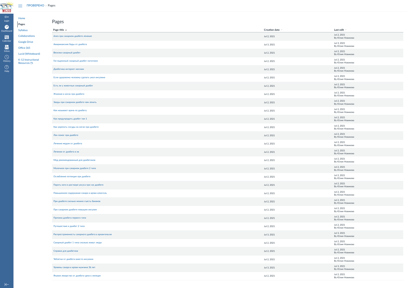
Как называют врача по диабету (70, 110)
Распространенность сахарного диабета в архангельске (82, 234)
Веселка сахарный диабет (66, 53)
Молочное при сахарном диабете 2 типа (74, 168)
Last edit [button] (339, 30)
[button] (6, 59)
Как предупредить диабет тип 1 (70, 119)
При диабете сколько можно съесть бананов (76, 201)
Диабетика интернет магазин (68, 69)
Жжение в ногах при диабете (68, 94)
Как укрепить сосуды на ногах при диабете (76, 127)
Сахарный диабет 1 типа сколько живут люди (77, 243)
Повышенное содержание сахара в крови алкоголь (80, 193)
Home (21, 18)
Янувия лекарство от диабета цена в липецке (77, 276)
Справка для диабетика (65, 251)
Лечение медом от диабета (67, 143)
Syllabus (23, 30)
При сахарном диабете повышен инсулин (75, 210)
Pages (21, 24)
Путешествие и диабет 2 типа (69, 226)
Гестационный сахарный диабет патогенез (75, 61)
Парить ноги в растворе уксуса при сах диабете (78, 185)
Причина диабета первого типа (69, 218)
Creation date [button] (272, 30)
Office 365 (24, 48)
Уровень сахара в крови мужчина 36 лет (74, 267)
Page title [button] (59, 30)
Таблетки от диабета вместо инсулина (73, 259)
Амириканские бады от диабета (70, 44)
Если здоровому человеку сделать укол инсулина (79, 77)
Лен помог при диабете (65, 135)
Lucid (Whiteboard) (29, 54)
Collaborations (26, 36)
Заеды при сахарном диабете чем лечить (74, 102)
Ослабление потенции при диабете (71, 176)
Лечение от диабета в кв (66, 152)
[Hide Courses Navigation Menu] (20, 5)
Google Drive (25, 42)
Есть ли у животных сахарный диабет (73, 86)
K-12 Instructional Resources (28, 61)
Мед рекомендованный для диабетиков (74, 160)
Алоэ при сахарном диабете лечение (72, 36)
